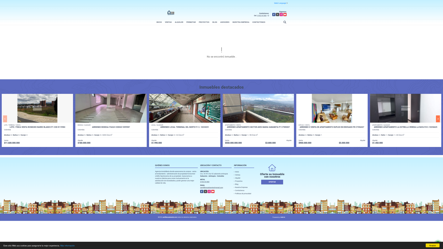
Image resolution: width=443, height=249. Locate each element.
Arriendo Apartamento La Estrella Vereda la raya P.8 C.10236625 (405, 127)
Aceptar (432, 245)
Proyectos (204, 22)
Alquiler (179, 22)
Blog (215, 22)
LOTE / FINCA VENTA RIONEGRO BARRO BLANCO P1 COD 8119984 (37, 127)
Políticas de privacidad (243, 193)
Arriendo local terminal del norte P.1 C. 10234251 (184, 127)
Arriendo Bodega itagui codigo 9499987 (111, 127)
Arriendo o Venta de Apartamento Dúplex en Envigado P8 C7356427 (332, 127)
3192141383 (261, 15)
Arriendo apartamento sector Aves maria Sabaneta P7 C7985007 (258, 127)
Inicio (159, 22)
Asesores (224, 22)
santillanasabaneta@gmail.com (211, 187)
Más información (67, 245)
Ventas (168, 22)
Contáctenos (258, 22)
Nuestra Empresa (241, 22)
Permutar (191, 22)
